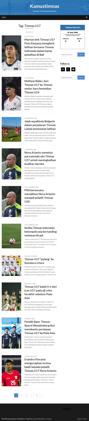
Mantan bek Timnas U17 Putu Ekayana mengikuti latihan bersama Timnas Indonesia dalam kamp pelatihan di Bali (39, 47)
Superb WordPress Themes (42, 419)
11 (37, 395)
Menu (4, 17)
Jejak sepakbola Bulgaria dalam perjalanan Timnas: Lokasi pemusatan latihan (40, 125)
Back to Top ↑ (82, 419)
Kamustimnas (44, 6)
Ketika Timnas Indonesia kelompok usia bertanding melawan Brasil (40, 231)
